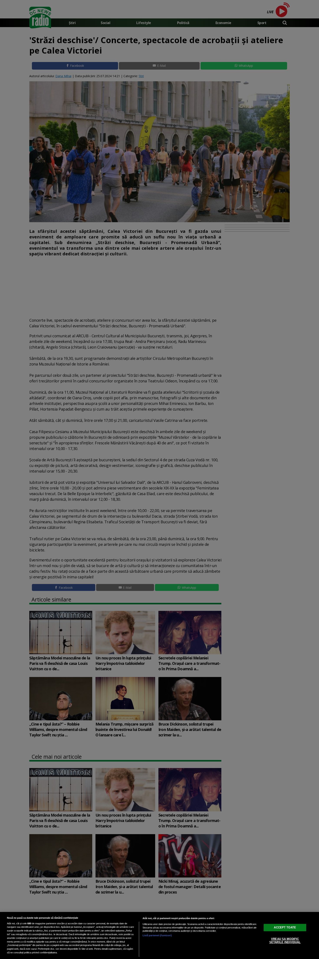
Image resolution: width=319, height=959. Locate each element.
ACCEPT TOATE (285, 927)
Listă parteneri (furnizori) (157, 935)
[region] (159, 935)
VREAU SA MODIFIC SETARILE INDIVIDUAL (285, 940)
